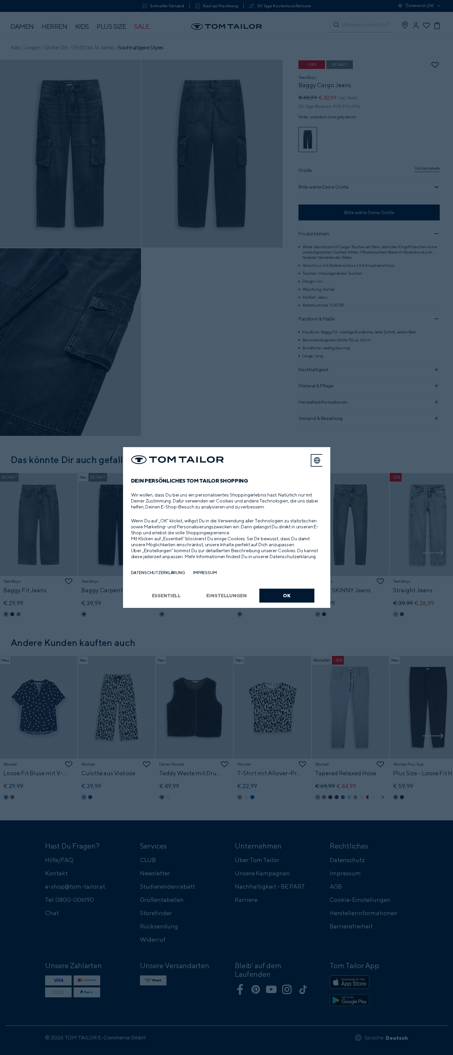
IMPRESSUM (205, 572)
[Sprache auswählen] (317, 460)
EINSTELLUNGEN (226, 595)
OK (287, 595)
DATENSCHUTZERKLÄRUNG (158, 572)
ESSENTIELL (166, 595)
